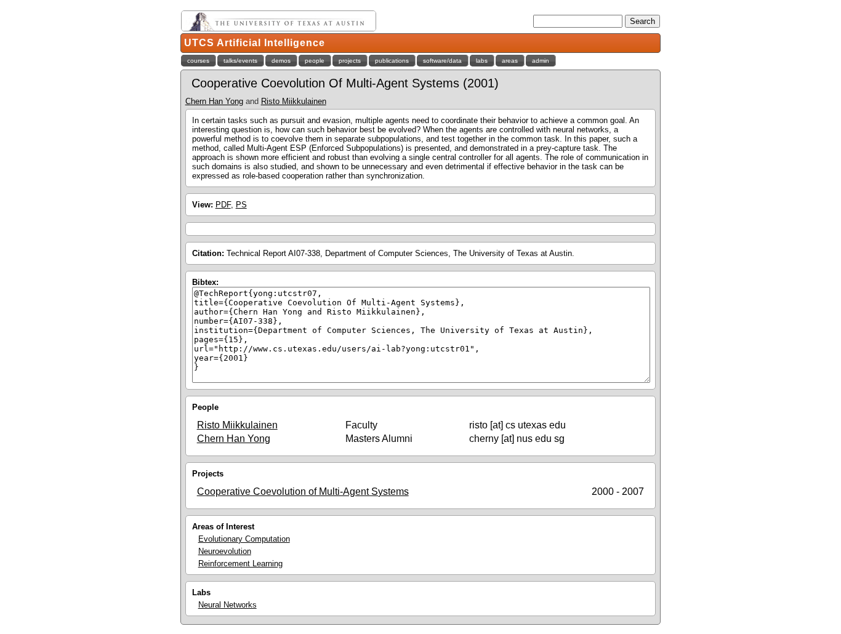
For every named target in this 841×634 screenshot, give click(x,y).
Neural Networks (227, 604)
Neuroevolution (224, 551)
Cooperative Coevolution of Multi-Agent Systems (303, 491)
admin (540, 60)
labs (482, 60)
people (314, 60)
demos (281, 60)
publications (392, 60)
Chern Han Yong (214, 101)
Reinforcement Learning (240, 563)
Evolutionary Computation (244, 539)
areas (510, 60)
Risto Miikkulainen (293, 101)
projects (350, 60)
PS (241, 204)
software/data (442, 60)
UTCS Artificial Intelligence (254, 43)
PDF (223, 204)
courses (198, 60)
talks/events (240, 60)
